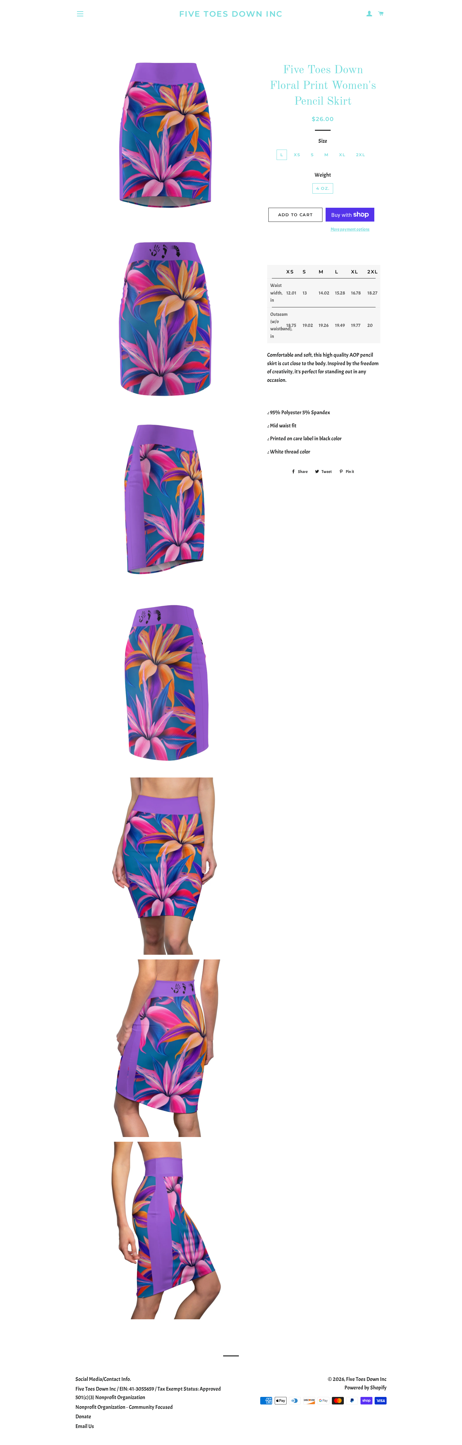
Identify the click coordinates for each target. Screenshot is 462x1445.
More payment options (350, 229)
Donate (83, 1416)
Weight (323, 175)
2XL (360, 154)
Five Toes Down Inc (231, 14)
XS (297, 154)
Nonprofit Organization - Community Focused (124, 1407)
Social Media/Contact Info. (103, 1379)
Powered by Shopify (365, 1387)
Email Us (84, 1426)
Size (322, 141)
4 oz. (323, 188)
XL (342, 154)
